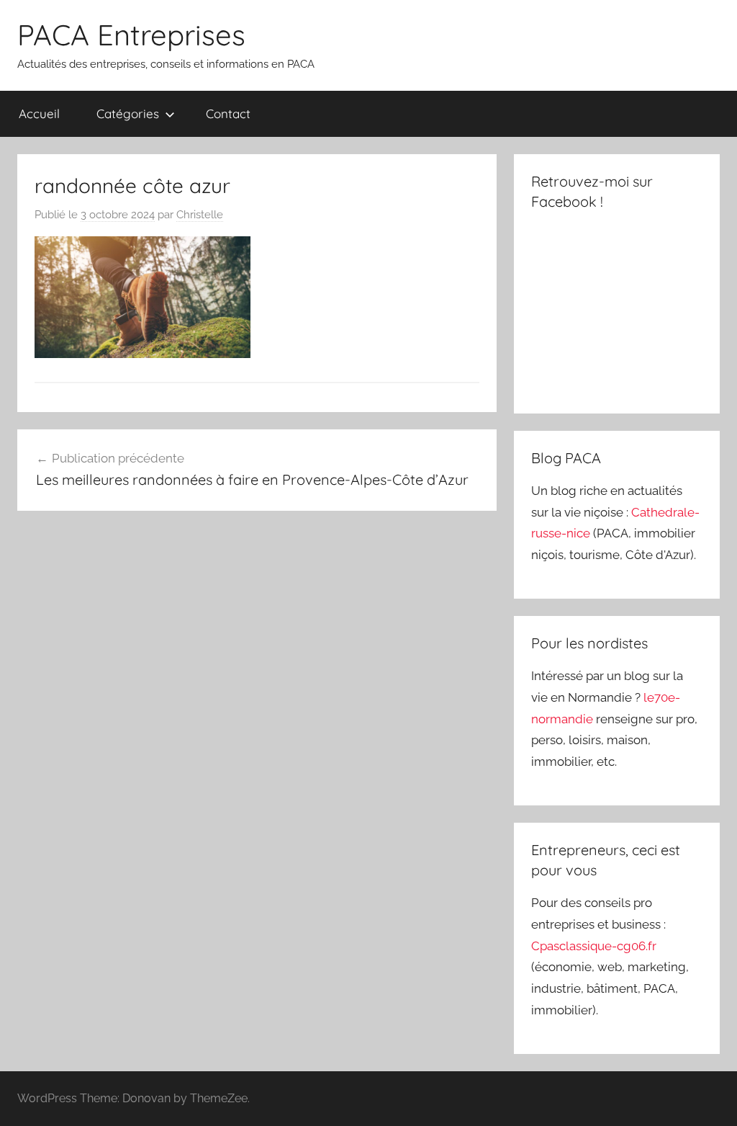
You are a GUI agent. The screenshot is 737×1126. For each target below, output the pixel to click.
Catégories (127, 113)
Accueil (39, 113)
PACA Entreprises (131, 35)
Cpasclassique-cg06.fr (593, 946)
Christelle (199, 214)
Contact (228, 113)
